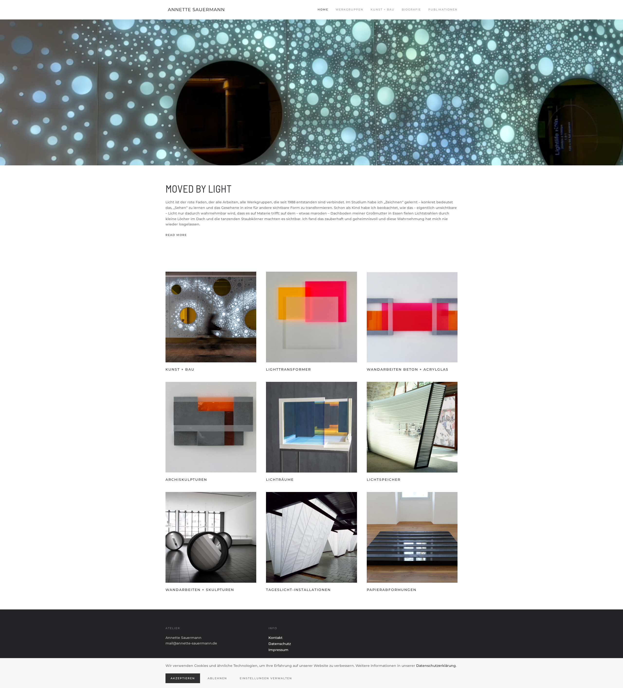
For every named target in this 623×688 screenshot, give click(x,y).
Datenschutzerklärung (436, 665)
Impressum (278, 650)
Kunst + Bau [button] (382, 9)
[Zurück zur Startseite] (201, 9)
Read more (176, 235)
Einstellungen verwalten (266, 678)
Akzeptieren (183, 678)
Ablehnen (217, 678)
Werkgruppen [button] (349, 9)
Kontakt (275, 637)
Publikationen (443, 9)
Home (323, 9)
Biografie (411, 9)
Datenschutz (279, 644)
